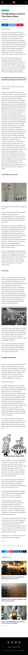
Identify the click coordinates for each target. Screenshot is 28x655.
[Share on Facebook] (5, 25)
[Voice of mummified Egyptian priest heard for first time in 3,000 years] (14, 613)
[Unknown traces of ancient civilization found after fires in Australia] (14, 590)
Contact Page (16, 647)
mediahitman (5, 19)
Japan (13, 545)
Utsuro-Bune (19, 545)
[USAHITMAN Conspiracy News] (14, 2)
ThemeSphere (22, 650)
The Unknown (5, 10)
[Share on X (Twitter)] (12, 25)
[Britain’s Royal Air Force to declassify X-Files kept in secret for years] (14, 568)
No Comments (9, 21)
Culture (8, 545)
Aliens (3, 545)
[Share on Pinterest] (19, 25)
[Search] (26, 2)
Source (3, 541)
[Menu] (2, 2)
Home (9, 647)
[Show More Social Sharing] (25, 25)
